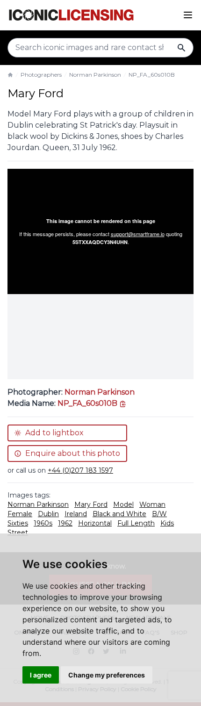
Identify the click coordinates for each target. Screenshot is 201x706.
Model (123, 504)
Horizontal (95, 523)
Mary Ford (91, 504)
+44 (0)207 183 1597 (80, 470)
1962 (65, 523)
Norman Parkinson (95, 74)
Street (17, 532)
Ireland (76, 514)
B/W (159, 514)
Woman (152, 504)
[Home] (10, 75)
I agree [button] (40, 675)
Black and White (119, 514)
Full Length (136, 523)
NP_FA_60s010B (152, 74)
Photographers (41, 74)
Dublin (48, 514)
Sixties (17, 523)
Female (19, 514)
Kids (167, 523)
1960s (43, 523)
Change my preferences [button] (106, 675)
